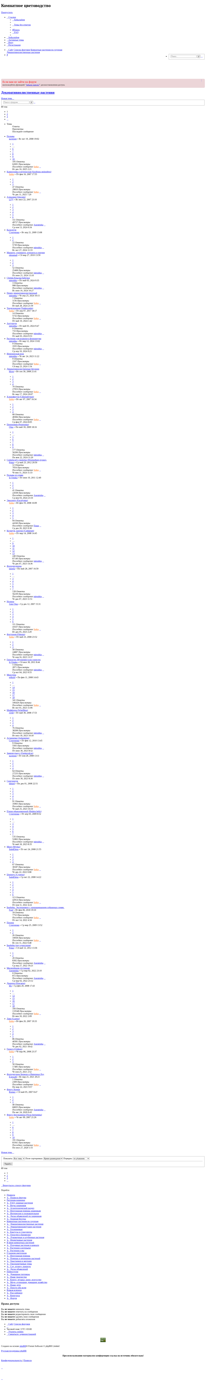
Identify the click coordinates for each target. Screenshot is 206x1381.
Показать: (8, 1158)
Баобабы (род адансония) (19, 945)
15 (13, 690)
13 (13, 553)
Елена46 (13, 1077)
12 (13, 551)
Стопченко (14, 232)
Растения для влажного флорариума (24, 338)
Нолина (10, 601)
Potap (11, 462)
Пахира (10, 922)
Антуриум (12, 323)
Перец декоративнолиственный (22, 293)
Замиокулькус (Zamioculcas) (20, 753)
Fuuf (11, 910)
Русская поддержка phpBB (13, 1351)
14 (13, 687)
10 (13, 159)
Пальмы (10, 136)
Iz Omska (13, 477)
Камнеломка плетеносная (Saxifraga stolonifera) (29, 172)
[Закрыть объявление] (202, 81)
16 (13, 692)
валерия (13, 139)
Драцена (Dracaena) (16, 983)
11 (13, 548)
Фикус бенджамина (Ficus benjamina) (24, 1115)
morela (12, 568)
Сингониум (12, 781)
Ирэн (11, 371)
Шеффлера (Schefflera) (17, 710)
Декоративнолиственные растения (28, 92)
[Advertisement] (103, 68)
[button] (7, 119)
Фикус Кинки (13, 1089)
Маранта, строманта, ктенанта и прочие (26, 252)
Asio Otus (13, 604)
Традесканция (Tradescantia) (20, 308)
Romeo (12, 1092)
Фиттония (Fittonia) (16, 634)
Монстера (11, 675)
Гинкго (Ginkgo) (14, 1049)
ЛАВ (11, 713)
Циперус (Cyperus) (16, 874)
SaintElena (13, 849)
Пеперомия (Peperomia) (18, 424)
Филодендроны (14, 566)
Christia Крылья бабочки (18, 278)
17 (13, 695)
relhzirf (12, 677)
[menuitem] (18, 20)
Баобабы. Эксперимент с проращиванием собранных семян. (35, 907)
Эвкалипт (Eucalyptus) (17, 500)
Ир (10, 986)
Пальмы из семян (15, 475)
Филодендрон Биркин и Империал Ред (25, 1074)
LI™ (11, 199)
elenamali (13, 255)
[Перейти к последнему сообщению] (40, 166)
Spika (36, 166)
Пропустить (7, 12)
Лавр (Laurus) (13, 1018)
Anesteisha (38, 225)
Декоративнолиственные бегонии (23, 369)
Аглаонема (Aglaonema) (18, 738)
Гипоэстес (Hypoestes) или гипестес (24, 659)
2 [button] (7, 114)
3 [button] (7, 116)
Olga (11, 427)
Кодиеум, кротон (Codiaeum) (20, 531)
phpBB (23, 1346)
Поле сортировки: (34, 1158)
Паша (36, 525)
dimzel (12, 783)
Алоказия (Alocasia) (16, 197)
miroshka (38, 247)
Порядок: (68, 1158)
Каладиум (11, 230)
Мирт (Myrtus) (13, 847)
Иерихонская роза (15, 354)
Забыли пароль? (32, 85)
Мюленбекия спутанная (18, 968)
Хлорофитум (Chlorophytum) (20, 397)
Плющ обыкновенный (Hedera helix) (24, 811)
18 (13, 697)
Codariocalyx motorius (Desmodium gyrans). (27, 460)
